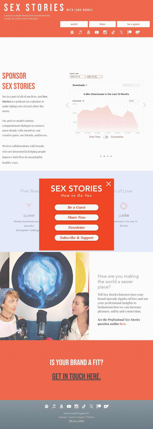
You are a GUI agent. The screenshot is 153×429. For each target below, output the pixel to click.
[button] (108, 184)
